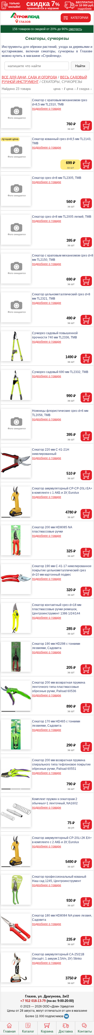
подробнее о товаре (46, 108)
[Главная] (24, 16)
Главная (9, 1031)
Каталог (28, 1031)
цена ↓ (71, 89)
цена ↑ (58, 89)
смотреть (75, 29)
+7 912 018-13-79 (33, 1001)
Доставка (66, 1031)
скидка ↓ (85, 89)
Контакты (85, 1031)
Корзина (47, 1031)
